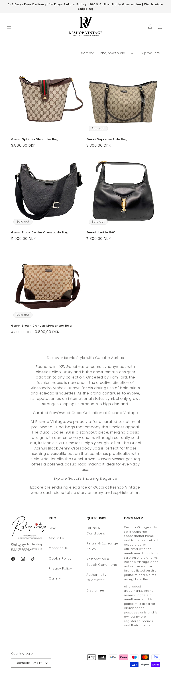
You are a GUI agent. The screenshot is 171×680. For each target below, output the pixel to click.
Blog (52, 528)
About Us (56, 538)
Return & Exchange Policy (102, 546)
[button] (9, 27)
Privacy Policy (60, 568)
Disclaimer (95, 590)
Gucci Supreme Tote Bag (107, 139)
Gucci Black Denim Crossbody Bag (40, 233)
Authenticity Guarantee (96, 577)
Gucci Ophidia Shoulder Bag (35, 139)
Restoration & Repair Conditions (101, 562)
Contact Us (58, 548)
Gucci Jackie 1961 (100, 233)
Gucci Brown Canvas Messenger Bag (41, 326)
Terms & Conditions (95, 531)
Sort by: (87, 53)
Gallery (55, 578)
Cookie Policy (60, 558)
